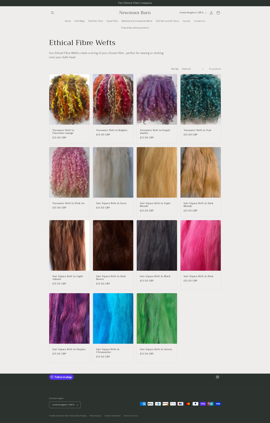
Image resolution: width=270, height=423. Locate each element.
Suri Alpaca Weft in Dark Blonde (198, 205)
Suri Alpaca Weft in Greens (156, 349)
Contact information (113, 416)
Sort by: (175, 69)
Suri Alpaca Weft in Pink (198, 276)
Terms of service (131, 416)
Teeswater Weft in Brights (111, 130)
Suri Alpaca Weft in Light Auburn (67, 278)
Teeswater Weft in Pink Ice (68, 203)
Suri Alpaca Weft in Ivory (111, 203)
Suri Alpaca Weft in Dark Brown (111, 278)
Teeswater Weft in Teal (197, 130)
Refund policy (95, 416)
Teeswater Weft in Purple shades (155, 132)
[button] (52, 12)
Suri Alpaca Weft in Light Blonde (155, 205)
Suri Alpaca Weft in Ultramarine (108, 351)
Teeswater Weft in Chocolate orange (63, 132)
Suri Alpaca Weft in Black (155, 276)
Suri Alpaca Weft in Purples (69, 349)
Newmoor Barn (63, 416)
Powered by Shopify (78, 416)
